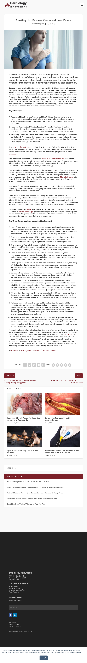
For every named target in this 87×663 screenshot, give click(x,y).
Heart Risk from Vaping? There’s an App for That (26, 504)
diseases (12, 154)
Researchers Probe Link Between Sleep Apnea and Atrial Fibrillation (62, 452)
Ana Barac (68, 334)
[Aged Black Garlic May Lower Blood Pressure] (24, 436)
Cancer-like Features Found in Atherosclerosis (58, 419)
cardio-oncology (26, 211)
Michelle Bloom (66, 177)
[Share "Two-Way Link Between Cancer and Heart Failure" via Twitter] (29, 365)
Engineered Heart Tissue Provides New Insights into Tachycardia (23, 419)
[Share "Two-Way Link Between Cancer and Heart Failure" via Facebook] (25, 365)
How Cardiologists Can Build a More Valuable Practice (28, 482)
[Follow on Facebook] (10, 615)
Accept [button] (43, 658)
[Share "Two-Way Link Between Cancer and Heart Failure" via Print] (43, 365)
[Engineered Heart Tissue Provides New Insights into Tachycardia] (24, 404)
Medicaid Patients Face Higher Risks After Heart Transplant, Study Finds (35, 493)
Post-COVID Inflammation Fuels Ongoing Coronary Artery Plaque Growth (35, 487)
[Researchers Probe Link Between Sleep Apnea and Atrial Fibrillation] (62, 436)
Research (36, 24)
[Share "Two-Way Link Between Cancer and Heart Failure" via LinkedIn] (34, 365)
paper (29, 209)
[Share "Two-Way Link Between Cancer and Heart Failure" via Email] (38, 365)
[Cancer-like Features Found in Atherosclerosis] (62, 404)
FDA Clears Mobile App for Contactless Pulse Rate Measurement (32, 498)
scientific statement (23, 147)
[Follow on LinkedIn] (15, 615)
